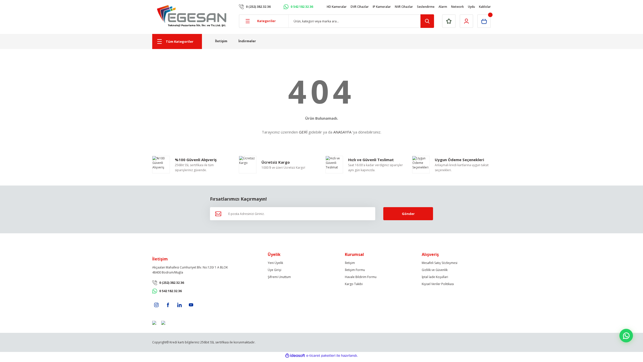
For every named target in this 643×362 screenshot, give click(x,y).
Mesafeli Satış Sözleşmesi (439, 263)
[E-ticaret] (321, 355)
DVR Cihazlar (360, 7)
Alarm (443, 7)
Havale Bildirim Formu (361, 277)
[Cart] (484, 21)
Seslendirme (426, 7)
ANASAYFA (342, 131)
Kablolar (485, 7)
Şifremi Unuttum (279, 277)
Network (457, 7)
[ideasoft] (295, 355)
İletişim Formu (355, 270)
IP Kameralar (382, 7)
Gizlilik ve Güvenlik (435, 270)
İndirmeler (247, 41)
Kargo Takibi (354, 284)
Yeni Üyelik (275, 263)
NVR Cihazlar (404, 7)
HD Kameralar (337, 7)
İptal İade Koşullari (435, 277)
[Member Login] (466, 21)
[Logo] (191, 16)
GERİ (303, 131)
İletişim (221, 41)
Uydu (471, 7)
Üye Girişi (274, 270)
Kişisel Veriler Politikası (438, 284)
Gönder (408, 213)
